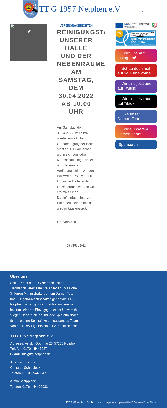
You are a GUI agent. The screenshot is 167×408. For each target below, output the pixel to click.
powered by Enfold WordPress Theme (138, 402)
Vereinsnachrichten (76, 25)
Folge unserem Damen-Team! (133, 131)
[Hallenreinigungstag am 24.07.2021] (28, 42)
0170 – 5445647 (35, 349)
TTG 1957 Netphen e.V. (78, 402)
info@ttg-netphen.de (36, 354)
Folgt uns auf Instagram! (131, 55)
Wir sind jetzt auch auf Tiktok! (136, 101)
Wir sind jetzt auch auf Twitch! (136, 85)
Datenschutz (97, 402)
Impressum (111, 402)
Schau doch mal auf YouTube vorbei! (135, 70)
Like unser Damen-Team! (130, 116)
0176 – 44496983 (35, 386)
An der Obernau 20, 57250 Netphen (51, 343)
